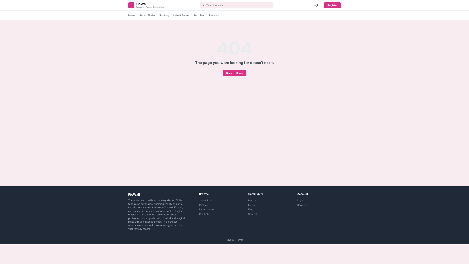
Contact (252, 213)
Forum (251, 204)
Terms (239, 239)
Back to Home (234, 73)
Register (332, 5)
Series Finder (147, 15)
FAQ (250, 209)
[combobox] (238, 5)
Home (131, 15)
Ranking (164, 15)
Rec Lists (199, 15)
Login (316, 5)
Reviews (214, 15)
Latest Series (181, 15)
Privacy (230, 239)
